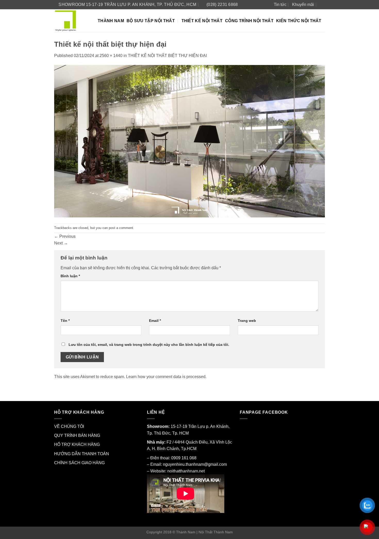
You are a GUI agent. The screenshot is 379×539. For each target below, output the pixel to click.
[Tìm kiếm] (322, 4)
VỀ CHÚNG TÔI (69, 426)
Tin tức (280, 4)
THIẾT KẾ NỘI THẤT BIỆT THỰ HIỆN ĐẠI (167, 55)
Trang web (247, 321)
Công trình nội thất (249, 21)
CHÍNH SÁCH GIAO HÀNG (79, 463)
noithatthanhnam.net (186, 471)
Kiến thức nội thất (299, 21)
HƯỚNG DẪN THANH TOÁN (81, 454)
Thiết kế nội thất (202, 21)
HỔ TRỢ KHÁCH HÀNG (77, 444)
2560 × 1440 (111, 55)
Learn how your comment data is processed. (166, 376)
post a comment (121, 228)
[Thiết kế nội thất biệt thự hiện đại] (189, 141)
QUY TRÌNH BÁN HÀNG (77, 435)
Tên (65, 321)
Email (155, 321)
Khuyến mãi (303, 4)
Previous (65, 236)
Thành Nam (111, 21)
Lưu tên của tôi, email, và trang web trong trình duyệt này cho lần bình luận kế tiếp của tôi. (149, 344)
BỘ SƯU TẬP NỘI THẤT (151, 21)
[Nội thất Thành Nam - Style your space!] (72, 20)
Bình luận (70, 276)
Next (61, 243)
